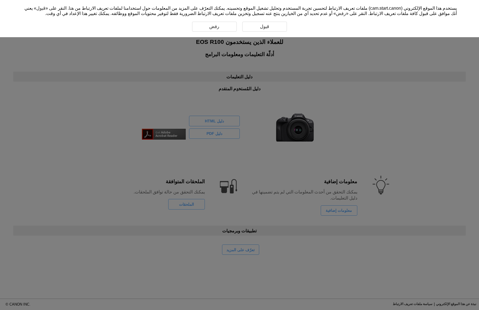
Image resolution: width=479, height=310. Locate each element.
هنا (71, 8)
